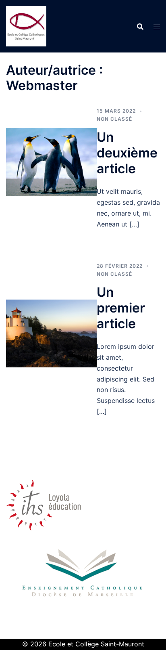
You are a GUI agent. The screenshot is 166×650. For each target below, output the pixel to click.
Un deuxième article (127, 152)
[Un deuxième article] (51, 161)
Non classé (114, 119)
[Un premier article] (51, 333)
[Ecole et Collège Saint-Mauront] (26, 25)
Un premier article (121, 307)
